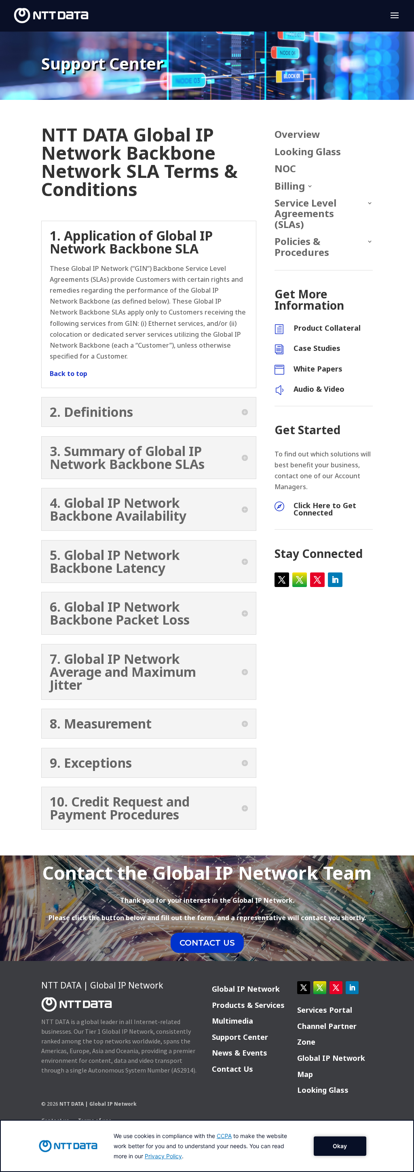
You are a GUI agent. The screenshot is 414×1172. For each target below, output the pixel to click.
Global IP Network (246, 989)
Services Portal (324, 1010)
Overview (297, 135)
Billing (290, 186)
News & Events (239, 1053)
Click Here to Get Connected (325, 508)
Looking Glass (308, 152)
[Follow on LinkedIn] (335, 579)
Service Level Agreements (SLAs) (305, 214)
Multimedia (232, 1021)
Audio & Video (319, 389)
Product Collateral (327, 328)
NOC (285, 169)
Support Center (240, 1037)
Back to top (68, 373)
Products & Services (248, 1005)
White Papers (318, 369)
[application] (207, 1146)
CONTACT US (207, 943)
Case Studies (317, 348)
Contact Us (232, 1069)
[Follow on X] (282, 579)
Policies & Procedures (302, 247)
